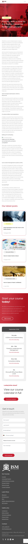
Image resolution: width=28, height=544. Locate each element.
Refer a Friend (5, 512)
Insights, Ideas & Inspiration (8, 501)
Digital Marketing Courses (8, 481)
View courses (7, 318)
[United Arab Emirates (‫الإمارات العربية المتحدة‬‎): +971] (4, 435)
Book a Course (5, 485)
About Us (4, 494)
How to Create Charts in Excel (11, 255)
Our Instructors (5, 497)
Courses (4, 476)
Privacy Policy (5, 517)
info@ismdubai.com (6, 528)
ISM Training (5, 503)
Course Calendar (6, 487)
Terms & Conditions (6, 515)
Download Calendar (11, 399)
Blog (3, 499)
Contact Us (4, 510)
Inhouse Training (5, 483)
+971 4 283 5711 (5, 526)
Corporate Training (6, 479)
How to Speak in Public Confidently (12, 282)
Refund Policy (5, 519)
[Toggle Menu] (25, 1)
